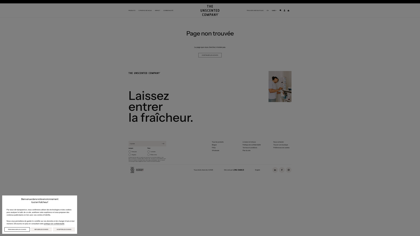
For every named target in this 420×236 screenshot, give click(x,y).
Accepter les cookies (64, 229)
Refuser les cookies (41, 229)
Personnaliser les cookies (17, 229)
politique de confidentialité (54, 224)
